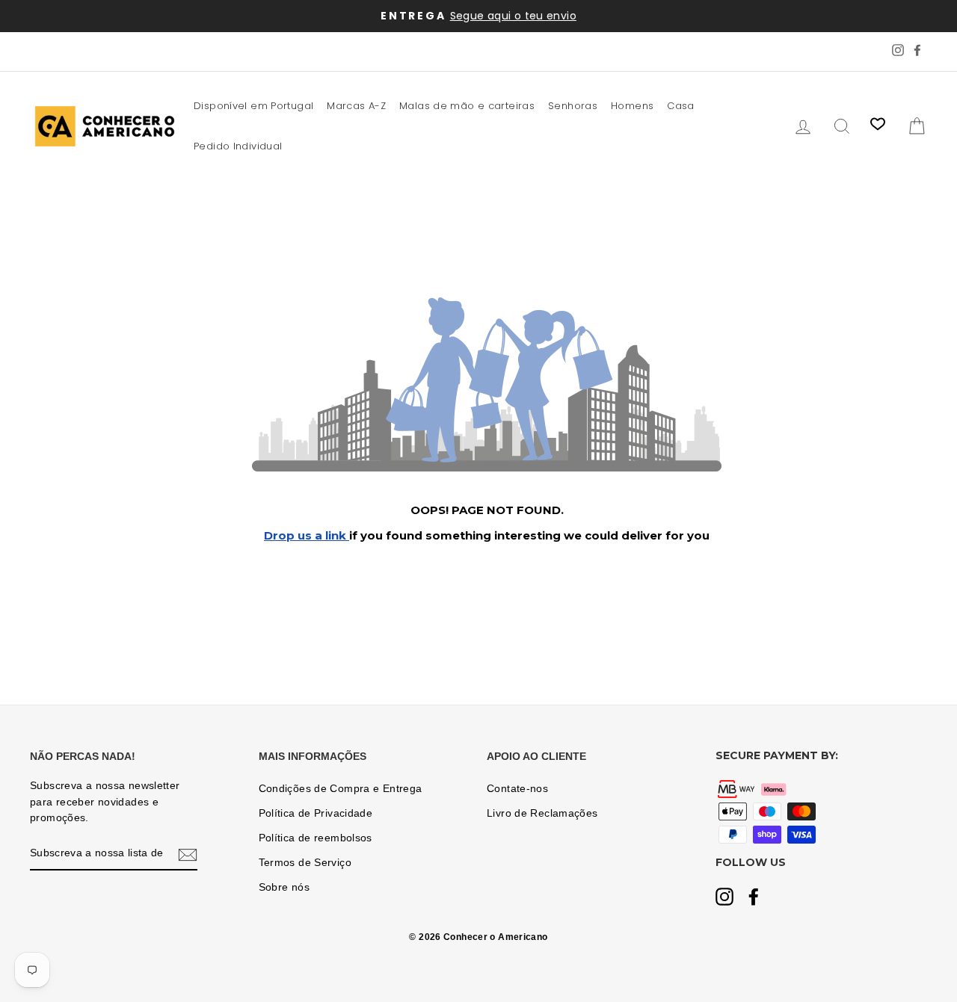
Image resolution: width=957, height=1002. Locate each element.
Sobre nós (284, 887)
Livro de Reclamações (542, 813)
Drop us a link (306, 535)
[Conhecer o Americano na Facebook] (754, 898)
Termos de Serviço (305, 862)
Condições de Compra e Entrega (340, 788)
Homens (632, 106)
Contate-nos (517, 788)
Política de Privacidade (316, 813)
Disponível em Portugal (253, 106)
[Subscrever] (187, 854)
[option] (478, 16)
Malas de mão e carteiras (467, 106)
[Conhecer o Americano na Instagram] (724, 898)
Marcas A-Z (356, 106)
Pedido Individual (238, 146)
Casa (681, 106)
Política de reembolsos (315, 838)
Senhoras (572, 106)
